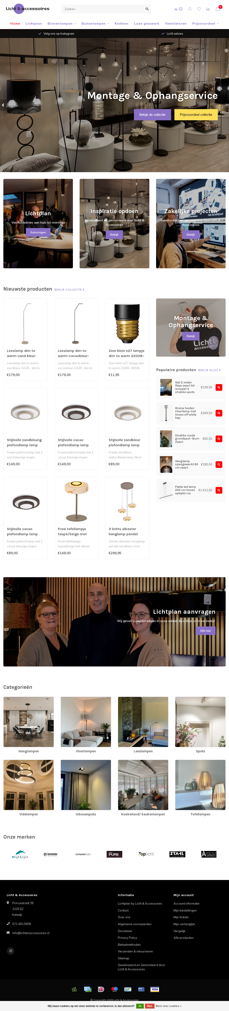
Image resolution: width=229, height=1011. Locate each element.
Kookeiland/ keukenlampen (136, 762)
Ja (140, 1006)
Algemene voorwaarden (135, 924)
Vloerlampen (69, 699)
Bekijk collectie (69, 289)
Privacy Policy (127, 937)
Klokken (122, 23)
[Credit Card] (87, 989)
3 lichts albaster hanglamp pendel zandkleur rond (123, 534)
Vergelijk (179, 931)
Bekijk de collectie (152, 115)
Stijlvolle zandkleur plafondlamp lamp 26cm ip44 (124, 445)
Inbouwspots (69, 762)
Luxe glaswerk (146, 23)
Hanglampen (12, 699)
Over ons (124, 917)
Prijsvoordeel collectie (196, 115)
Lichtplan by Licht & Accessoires (140, 903)
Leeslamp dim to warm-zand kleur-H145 (22, 356)
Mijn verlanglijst (184, 924)
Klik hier (205, 630)
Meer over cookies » (169, 1006)
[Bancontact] (128, 989)
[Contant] (74, 989)
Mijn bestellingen (185, 910)
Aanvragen (38, 232)
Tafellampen (183, 762)
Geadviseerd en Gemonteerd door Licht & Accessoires (141, 967)
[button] (3, 105)
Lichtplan (34, 23)
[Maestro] (114, 989)
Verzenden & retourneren (135, 951)
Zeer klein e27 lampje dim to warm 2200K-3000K (126, 356)
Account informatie (186, 903)
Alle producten (184, 937)
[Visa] (154, 989)
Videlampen (12, 762)
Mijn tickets (181, 917)
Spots (179, 699)
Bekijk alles (208, 370)
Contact (123, 910)
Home (15, 23)
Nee (149, 1006)
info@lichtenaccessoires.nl (30, 933)
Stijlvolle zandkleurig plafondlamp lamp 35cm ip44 (24, 445)
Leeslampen (126, 699)
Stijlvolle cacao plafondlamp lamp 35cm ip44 (73, 445)
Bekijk (114, 234)
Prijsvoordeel (203, 23)
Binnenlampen (60, 23)
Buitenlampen (94, 23)
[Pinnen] (141, 989)
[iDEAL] (101, 989)
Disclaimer (125, 931)
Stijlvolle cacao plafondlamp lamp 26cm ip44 (22, 534)
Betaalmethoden (129, 944)
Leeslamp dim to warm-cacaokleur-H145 (73, 356)
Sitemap (123, 958)
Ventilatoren (176, 23)
